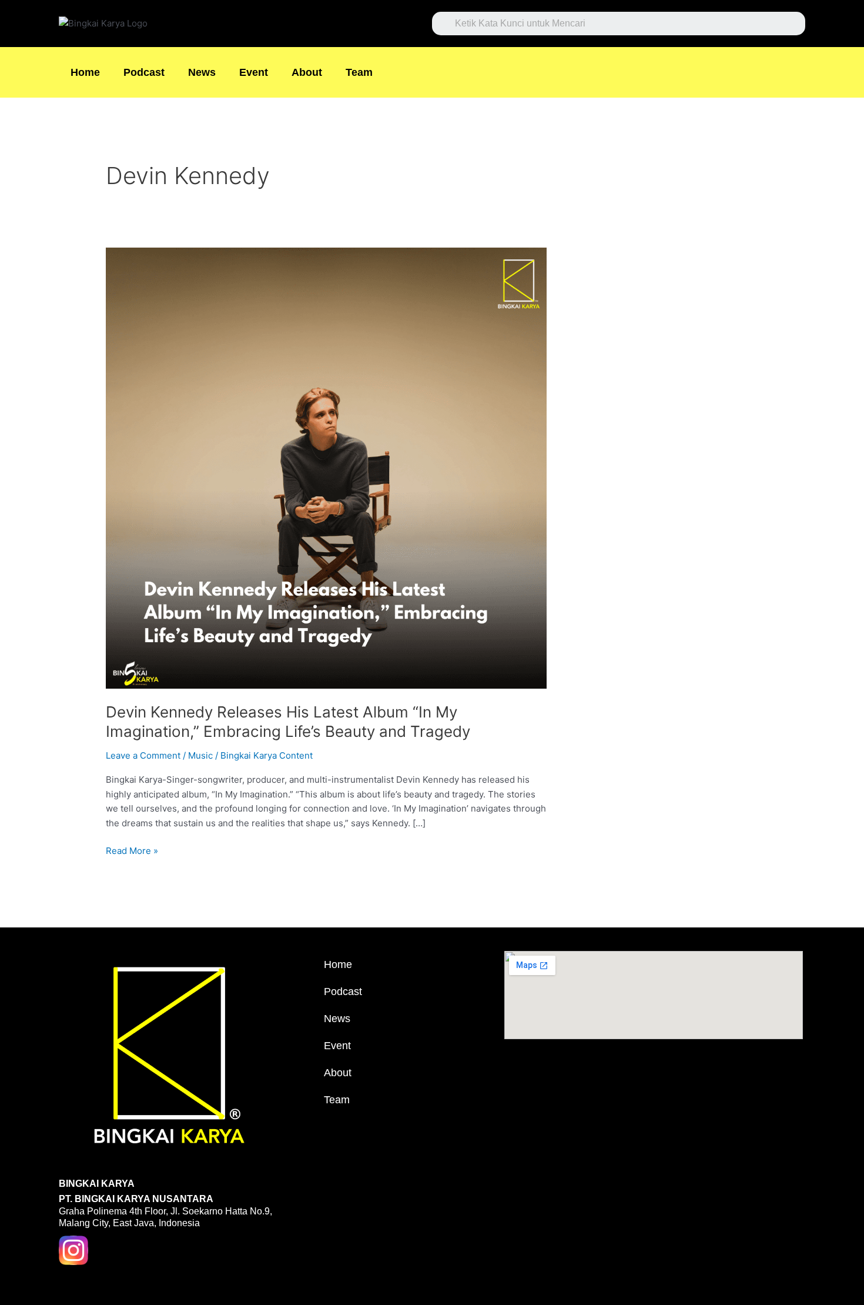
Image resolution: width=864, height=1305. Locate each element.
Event (253, 72)
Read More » (132, 850)
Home (85, 72)
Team (359, 72)
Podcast (144, 72)
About (307, 72)
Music (200, 755)
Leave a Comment (143, 755)
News (202, 72)
